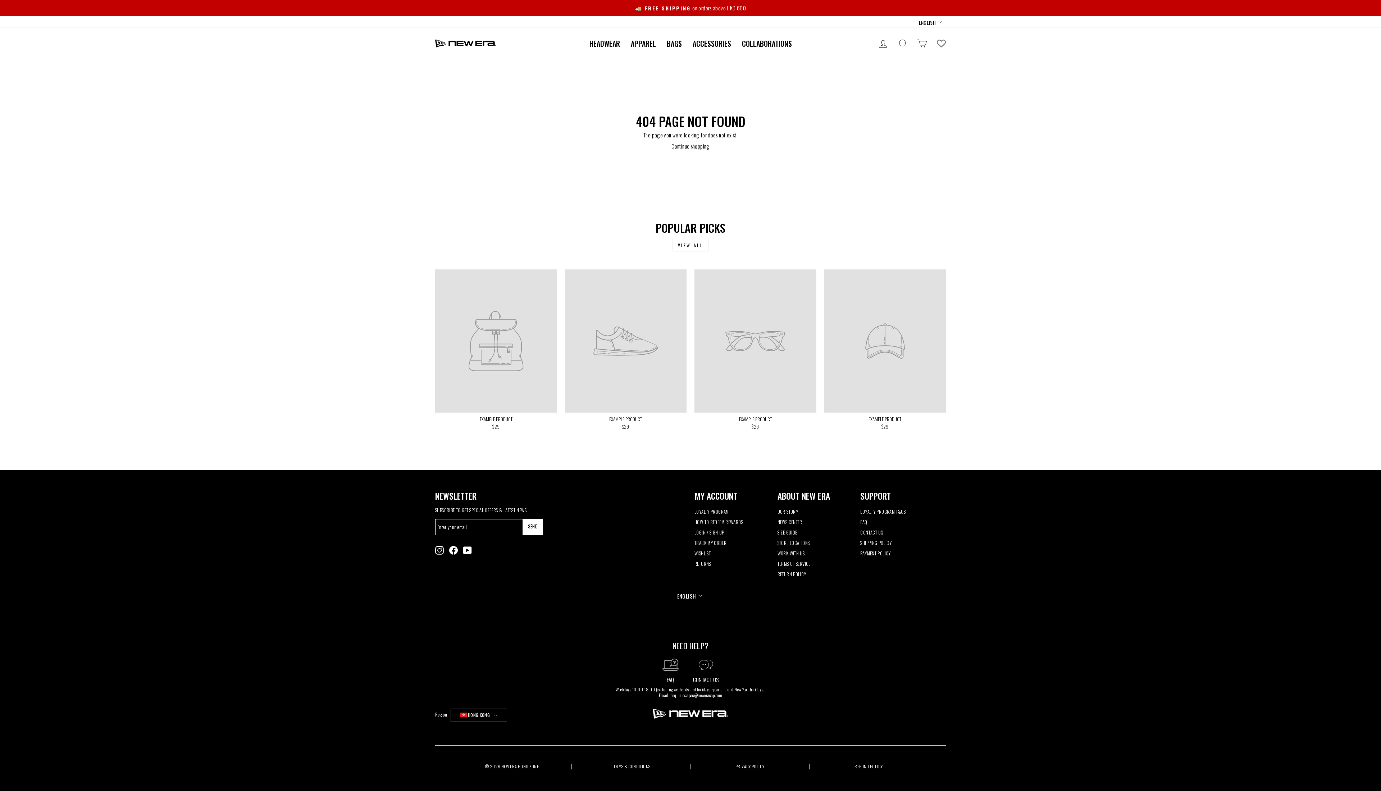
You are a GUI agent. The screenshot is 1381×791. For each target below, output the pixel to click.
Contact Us (871, 532)
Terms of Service (794, 563)
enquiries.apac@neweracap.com (697, 695)
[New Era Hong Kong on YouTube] (467, 550)
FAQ (863, 522)
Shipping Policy (876, 543)
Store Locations (794, 543)
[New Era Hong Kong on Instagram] (439, 550)
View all (690, 245)
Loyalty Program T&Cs (883, 511)
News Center (790, 522)
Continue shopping (690, 146)
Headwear (604, 43)
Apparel (643, 43)
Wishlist (702, 553)
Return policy (792, 574)
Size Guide (787, 532)
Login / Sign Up (709, 532)
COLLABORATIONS (767, 43)
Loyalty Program (711, 511)
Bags (674, 43)
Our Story (788, 511)
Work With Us (791, 553)
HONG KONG (479, 715)
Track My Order (710, 543)
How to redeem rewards (718, 522)
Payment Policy (875, 553)
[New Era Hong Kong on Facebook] (453, 550)
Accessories (712, 43)
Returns (702, 563)
